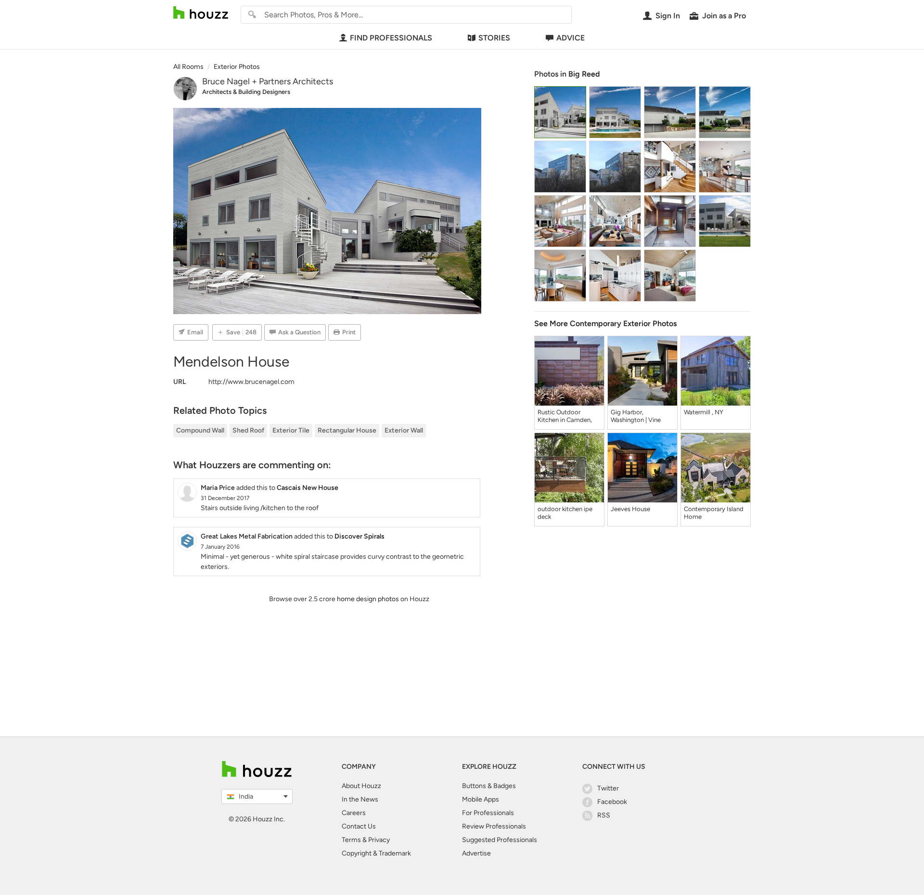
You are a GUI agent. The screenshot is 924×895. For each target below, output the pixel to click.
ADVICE (570, 37)
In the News (360, 799)
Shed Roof (248, 430)
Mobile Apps (480, 799)
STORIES (494, 37)
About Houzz (361, 786)
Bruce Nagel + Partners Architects (267, 81)
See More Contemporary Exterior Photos (605, 323)
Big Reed (584, 74)
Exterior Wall (404, 430)
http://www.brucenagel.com (251, 382)
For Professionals (488, 813)
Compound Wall (200, 430)
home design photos (368, 599)
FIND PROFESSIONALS (391, 37)
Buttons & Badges (489, 786)
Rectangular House (347, 430)
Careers (354, 813)
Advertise (476, 853)
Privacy (379, 840)
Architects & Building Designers (246, 91)
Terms (351, 840)
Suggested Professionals (499, 840)
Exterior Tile (290, 430)
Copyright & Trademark (376, 853)
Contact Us (359, 826)
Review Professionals (494, 826)
